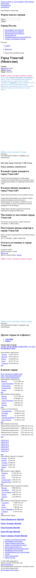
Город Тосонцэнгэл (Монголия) (11, 374)
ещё (2, 365)
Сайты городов (10, 557)
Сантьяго (5, 511)
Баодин (4, 460)
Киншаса (5, 473)
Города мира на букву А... (13, 547)
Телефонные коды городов (14, 550)
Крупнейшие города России (14, 30)
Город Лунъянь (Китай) (11, 523)
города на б (5, 440)
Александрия (6, 480)
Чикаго (4, 494)
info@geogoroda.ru (7, 564)
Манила (4, 415)
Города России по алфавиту (14, 32)
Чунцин (4, 354)
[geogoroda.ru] (6, 5)
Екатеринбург (6, 388)
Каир (3, 475)
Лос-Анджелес (7, 492)
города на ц (5, 447)
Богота (4, 507)
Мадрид (4, 405)
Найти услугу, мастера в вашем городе (16, 321)
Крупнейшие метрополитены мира (17, 548)
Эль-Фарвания (6, 411)
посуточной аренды (27, 235)
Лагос (4, 477)
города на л (5, 444)
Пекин (4, 359)
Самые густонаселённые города (16, 545)
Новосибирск (6, 386)
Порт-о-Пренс (6, 420)
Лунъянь (4, 463)
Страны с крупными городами (15, 39)
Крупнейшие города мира (13, 541)
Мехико (4, 488)
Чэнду (4, 361)
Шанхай (4, 357)
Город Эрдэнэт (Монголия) (10, 377)
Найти (3, 19)
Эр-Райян (5, 413)
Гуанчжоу (5, 363)
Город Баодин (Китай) (10, 528)
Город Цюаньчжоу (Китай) (12, 519)
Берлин (4, 403)
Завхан (8, 70)
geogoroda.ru (5, 7)
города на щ (5, 449)
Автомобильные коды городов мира (17, 552)
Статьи (7, 554)
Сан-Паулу (5, 503)
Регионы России (10, 35)
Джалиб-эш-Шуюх (8, 418)
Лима (3, 505)
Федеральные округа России (14, 33)
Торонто (4, 497)
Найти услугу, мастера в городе (13, 152)
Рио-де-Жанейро (7, 509)
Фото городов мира (11, 556)
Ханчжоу (5, 465)
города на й (5, 442)
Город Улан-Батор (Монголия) (11, 376)
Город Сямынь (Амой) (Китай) (14, 536)
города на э (4, 451)
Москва (4, 381)
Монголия (4, 68)
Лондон (4, 398)
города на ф (5, 445)
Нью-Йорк (5, 490)
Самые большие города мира (14, 543)
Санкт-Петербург (7, 383)
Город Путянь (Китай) (10, 532)
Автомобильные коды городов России (18, 37)
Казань (4, 390)
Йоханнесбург (6, 482)
